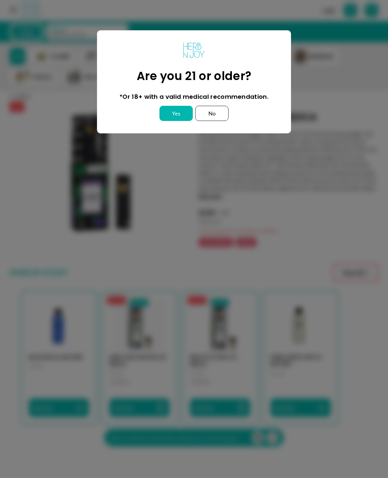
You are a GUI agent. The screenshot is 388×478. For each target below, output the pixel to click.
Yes (176, 113)
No (212, 113)
